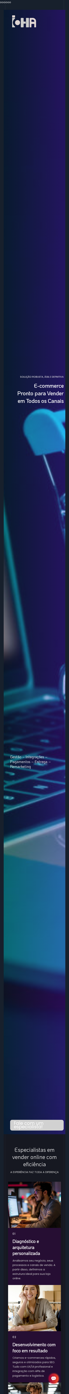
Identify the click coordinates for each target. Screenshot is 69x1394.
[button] (37, 1125)
